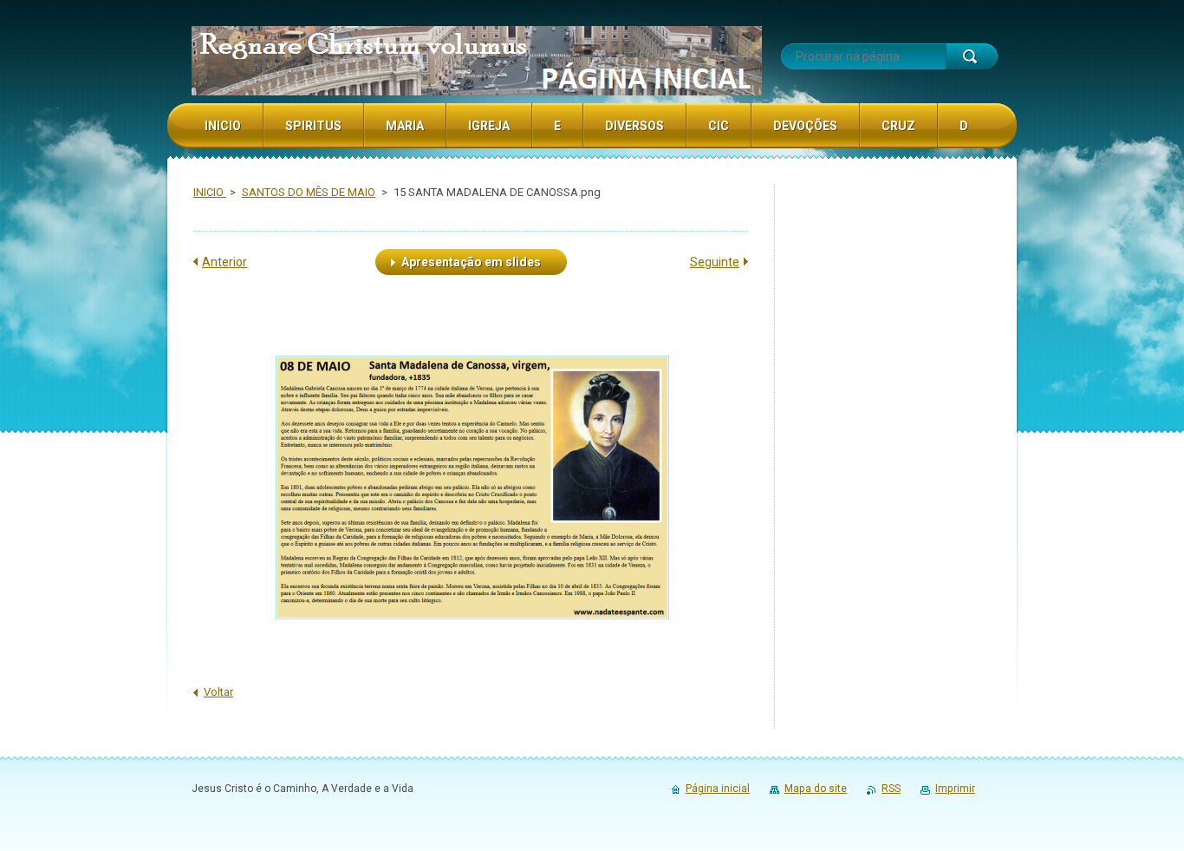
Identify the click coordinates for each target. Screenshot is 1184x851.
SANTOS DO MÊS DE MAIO (308, 192)
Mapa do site (815, 788)
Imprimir (955, 788)
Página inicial (718, 788)
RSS (891, 788)
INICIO (209, 192)
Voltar (218, 691)
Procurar (972, 56)
